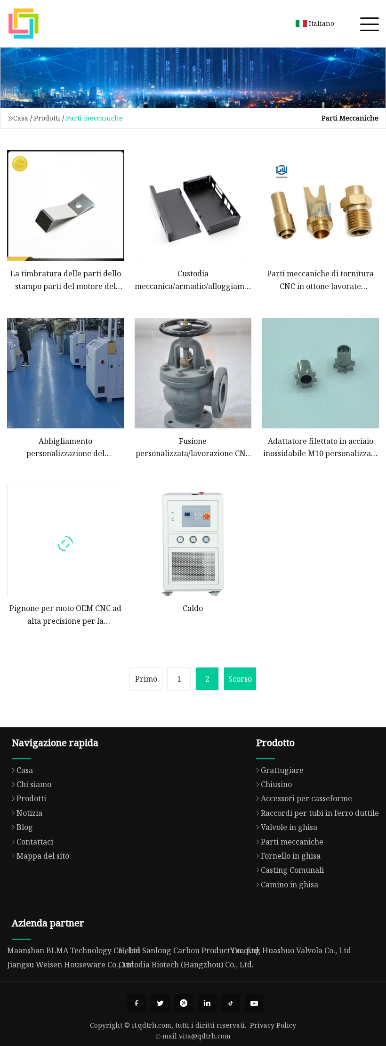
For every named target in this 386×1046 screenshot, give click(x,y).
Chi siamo (33, 784)
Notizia (29, 813)
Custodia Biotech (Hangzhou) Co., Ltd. (186, 964)
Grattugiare (282, 770)
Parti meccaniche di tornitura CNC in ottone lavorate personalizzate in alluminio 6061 (320, 280)
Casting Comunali (292, 870)
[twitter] (160, 1003)
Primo (146, 679)
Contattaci (34, 842)
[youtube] (254, 1003)
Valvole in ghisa (289, 827)
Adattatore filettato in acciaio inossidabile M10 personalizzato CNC (320, 448)
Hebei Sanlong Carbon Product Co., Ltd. (190, 950)
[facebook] (136, 1003)
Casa (20, 117)
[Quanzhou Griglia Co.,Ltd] (23, 23)
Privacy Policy (273, 1025)
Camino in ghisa (289, 884)
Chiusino (276, 784)
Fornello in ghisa (291, 856)
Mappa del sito (42, 856)
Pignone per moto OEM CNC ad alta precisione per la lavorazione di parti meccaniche (65, 615)
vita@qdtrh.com (205, 1035)
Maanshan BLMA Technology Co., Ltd (73, 950)
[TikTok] (230, 1003)
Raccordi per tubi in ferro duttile (320, 813)
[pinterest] (183, 1003)
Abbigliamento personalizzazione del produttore (65, 448)
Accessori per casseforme (306, 798)
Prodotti (47, 117)
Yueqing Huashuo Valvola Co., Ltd (290, 950)
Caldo (193, 608)
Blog (24, 827)
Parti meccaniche (292, 842)
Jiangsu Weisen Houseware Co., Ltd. (71, 964)
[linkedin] (207, 1003)
